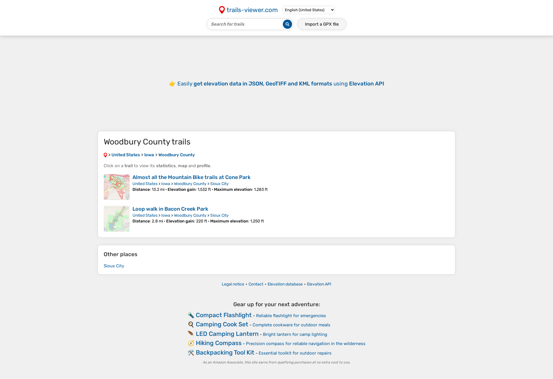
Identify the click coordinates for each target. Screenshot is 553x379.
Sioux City (219, 183)
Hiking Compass (219, 342)
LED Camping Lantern (227, 333)
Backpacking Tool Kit (225, 352)
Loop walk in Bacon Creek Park (170, 209)
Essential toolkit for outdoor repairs (295, 353)
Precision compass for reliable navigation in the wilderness (305, 343)
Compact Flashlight (224, 315)
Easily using (280, 83)
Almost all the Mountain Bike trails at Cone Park (191, 177)
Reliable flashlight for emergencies (291, 315)
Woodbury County (190, 183)
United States (145, 183)
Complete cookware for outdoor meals (291, 324)
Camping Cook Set (222, 324)
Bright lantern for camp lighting (295, 334)
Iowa (165, 183)
